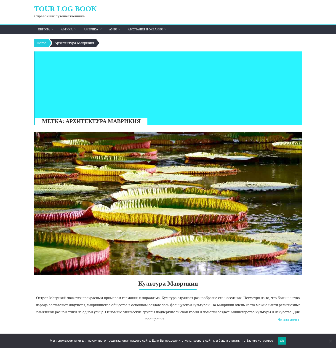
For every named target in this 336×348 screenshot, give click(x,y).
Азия (113, 29)
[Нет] (330, 341)
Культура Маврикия (168, 283)
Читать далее (288, 319)
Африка (67, 29)
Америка (91, 29)
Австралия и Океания (145, 29)
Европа (44, 29)
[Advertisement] (166, 83)
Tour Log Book (65, 9)
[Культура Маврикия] (168, 203)
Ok (282, 341)
